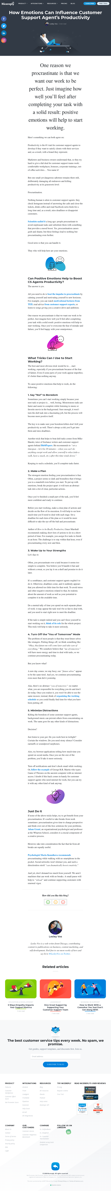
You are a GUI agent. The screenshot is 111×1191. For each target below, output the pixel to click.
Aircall (24, 1112)
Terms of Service (10, 1136)
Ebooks (42, 1094)
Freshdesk (25, 1098)
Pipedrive (25, 1101)
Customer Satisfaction (9, 1092)
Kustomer (25, 1105)
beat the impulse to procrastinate (64, 294)
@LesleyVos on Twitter (59, 953)
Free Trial (60, 1094)
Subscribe (90, 3)
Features (8, 1087)
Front (24, 1091)
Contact (7, 1133)
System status (56, 1185)
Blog (73, 3)
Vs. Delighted (44, 1133)
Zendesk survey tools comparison (47, 1143)
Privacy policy (9, 1140)
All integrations (27, 1116)
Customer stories (28, 1131)
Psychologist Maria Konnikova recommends (49, 855)
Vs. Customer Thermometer (44, 1137)
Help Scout (26, 1109)
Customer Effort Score (10, 1097)
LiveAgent (25, 1094)
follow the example (40, 769)
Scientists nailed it (37, 221)
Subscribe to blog (55, 1064)
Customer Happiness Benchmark (29, 1136)
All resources (44, 1091)
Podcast (42, 1098)
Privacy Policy (62, 1181)
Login (7, 1151)
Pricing (64, 3)
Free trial (103, 3)
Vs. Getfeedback (45, 1129)
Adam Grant (34, 829)
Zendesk (25, 1087)
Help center (44, 1101)
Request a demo (62, 1091)
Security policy (10, 1144)
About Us (8, 1129)
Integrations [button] (36, 3)
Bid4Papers (46, 445)
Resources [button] (51, 3)
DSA (6, 1147)
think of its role (53, 623)
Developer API (44, 1105)
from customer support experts (60, 304)
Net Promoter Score (12, 1102)
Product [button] (22, 3)
